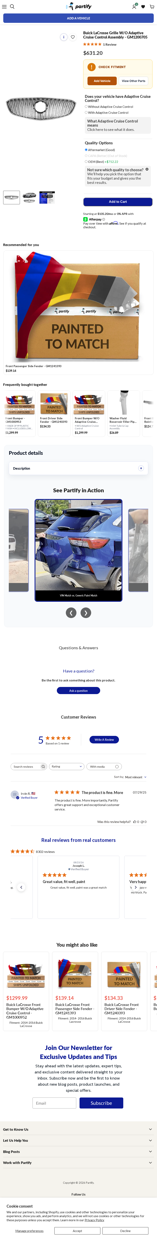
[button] (21, 887)
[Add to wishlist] (72, 37)
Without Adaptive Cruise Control (110, 106)
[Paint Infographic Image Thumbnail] (47, 197)
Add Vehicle (102, 81)
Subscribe (101, 1103)
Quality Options (99, 143)
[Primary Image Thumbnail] (11, 197)
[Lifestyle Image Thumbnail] (29, 197)
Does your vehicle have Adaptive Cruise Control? (118, 98)
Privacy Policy (94, 1220)
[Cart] (152, 6)
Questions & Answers (78, 647)
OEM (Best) (102, 161)
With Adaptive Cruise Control (108, 112)
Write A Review (104, 740)
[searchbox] (25, 766)
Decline (125, 1231)
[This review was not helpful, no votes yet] (142, 822)
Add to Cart (118, 201)
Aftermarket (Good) (101, 150)
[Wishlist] (143, 6)
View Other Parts (133, 81)
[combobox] (66, 766)
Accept (77, 1231)
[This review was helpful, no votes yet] (134, 822)
